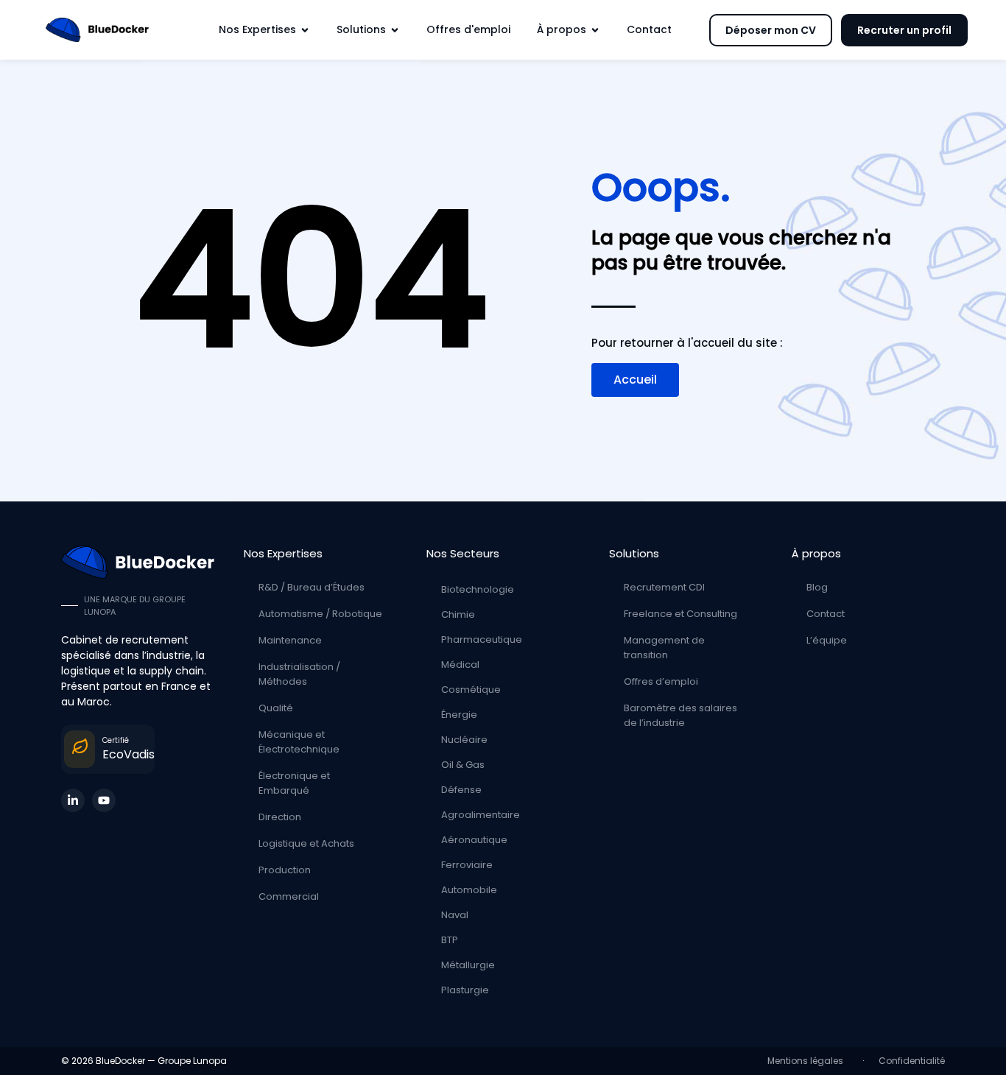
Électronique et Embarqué (294, 783)
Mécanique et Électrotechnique (299, 741)
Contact (825, 614)
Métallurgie (468, 965)
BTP (449, 940)
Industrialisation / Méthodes (299, 674)
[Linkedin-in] (73, 800)
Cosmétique (471, 690)
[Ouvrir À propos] (595, 30)
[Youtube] (104, 800)
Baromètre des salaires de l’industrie (680, 715)
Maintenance (290, 640)
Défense (461, 790)
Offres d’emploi (661, 681)
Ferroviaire (467, 865)
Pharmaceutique (481, 639)
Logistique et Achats (306, 843)
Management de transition (664, 647)
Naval (454, 915)
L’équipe (826, 640)
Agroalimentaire (480, 815)
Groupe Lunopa (192, 1060)
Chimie (458, 614)
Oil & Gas (463, 765)
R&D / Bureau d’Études (311, 587)
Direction (279, 817)
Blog (817, 587)
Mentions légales (807, 1060)
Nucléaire (464, 740)
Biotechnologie (477, 589)
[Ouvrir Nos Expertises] (305, 30)
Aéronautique (474, 840)
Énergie (459, 715)
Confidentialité (912, 1060)
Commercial (288, 896)
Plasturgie (465, 990)
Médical (460, 665)
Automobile (469, 890)
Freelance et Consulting (680, 614)
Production (284, 870)
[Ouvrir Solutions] (395, 30)
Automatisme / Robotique (320, 614)
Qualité (275, 708)
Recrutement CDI (664, 587)
